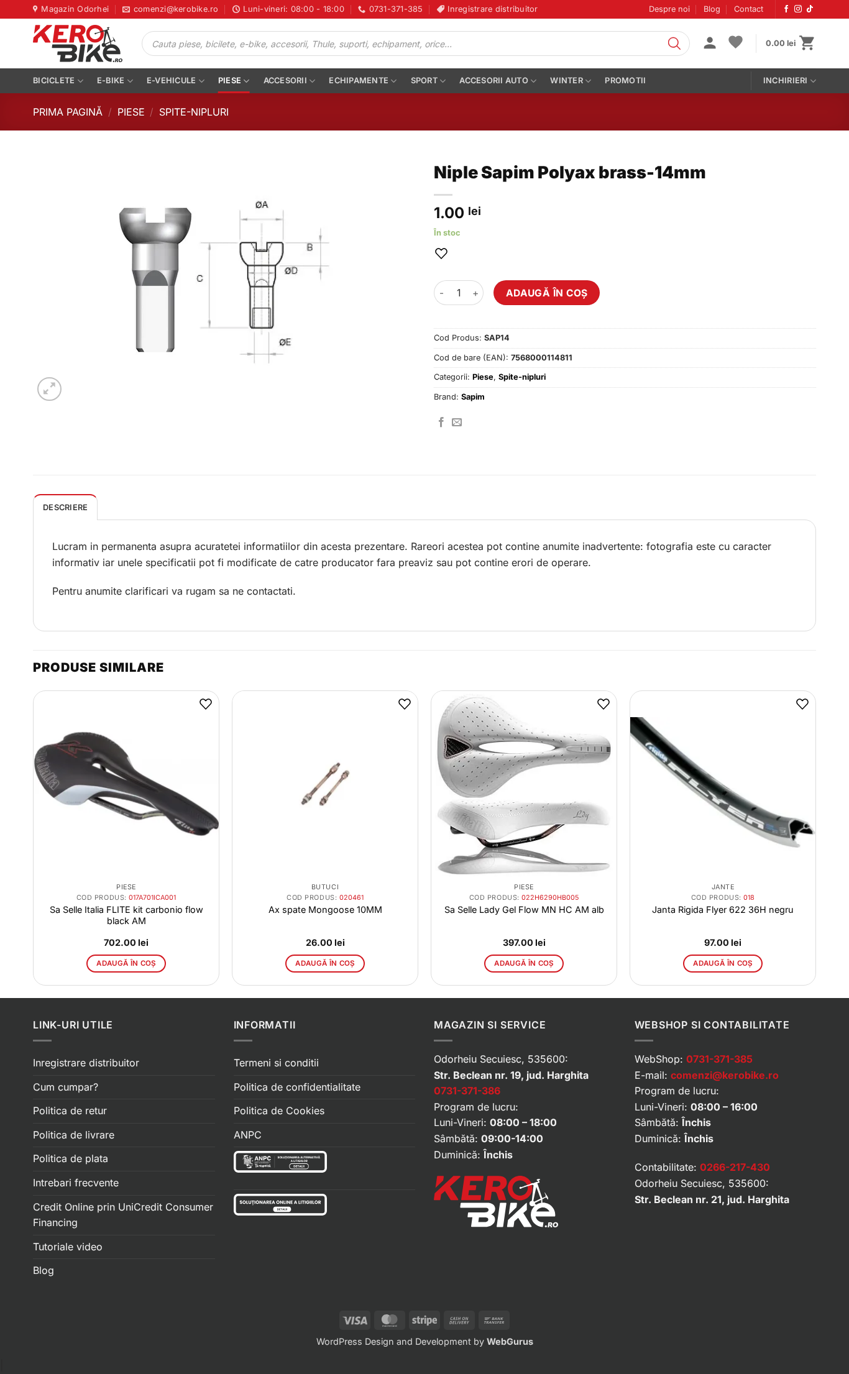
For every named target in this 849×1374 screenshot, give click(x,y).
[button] (709, 44)
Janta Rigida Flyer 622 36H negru (723, 909)
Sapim (473, 396)
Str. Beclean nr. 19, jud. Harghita (511, 1075)
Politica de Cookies (279, 1110)
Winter (566, 80)
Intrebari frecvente (76, 1182)
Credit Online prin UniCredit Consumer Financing (123, 1215)
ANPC (248, 1135)
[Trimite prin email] (457, 422)
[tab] (65, 507)
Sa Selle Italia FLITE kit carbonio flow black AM (126, 915)
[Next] (815, 843)
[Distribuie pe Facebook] (441, 422)
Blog (712, 9)
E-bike (111, 80)
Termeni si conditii (276, 1062)
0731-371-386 (467, 1090)
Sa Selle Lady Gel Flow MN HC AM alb (524, 909)
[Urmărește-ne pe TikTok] (810, 9)
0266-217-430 (735, 1167)
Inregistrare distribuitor (86, 1062)
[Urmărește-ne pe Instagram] (798, 9)
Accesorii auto (493, 80)
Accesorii (285, 80)
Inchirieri (785, 80)
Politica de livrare (73, 1135)
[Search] (674, 43)
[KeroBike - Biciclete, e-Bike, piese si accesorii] (77, 43)
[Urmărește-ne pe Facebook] (786, 9)
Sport (424, 80)
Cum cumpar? (65, 1087)
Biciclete (54, 80)
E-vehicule (171, 80)
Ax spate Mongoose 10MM (325, 909)
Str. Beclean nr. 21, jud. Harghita (712, 1199)
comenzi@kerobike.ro (725, 1075)
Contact (748, 9)
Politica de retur (70, 1110)
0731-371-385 (719, 1059)
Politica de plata (70, 1158)
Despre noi (669, 9)
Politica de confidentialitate (297, 1087)
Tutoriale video (68, 1246)
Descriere (65, 507)
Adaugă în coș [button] (126, 963)
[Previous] (33, 843)
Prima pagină (68, 112)
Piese (229, 80)
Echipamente (358, 80)
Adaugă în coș (547, 293)
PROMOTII (625, 80)
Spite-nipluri (194, 112)
